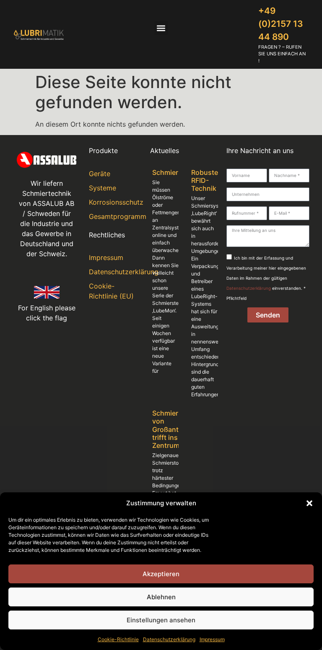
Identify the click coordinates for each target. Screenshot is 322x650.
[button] (309, 503)
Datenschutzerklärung (169, 639)
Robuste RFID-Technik (204, 180)
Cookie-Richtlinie (118, 639)
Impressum (212, 639)
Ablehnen (161, 597)
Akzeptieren (161, 574)
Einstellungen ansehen (161, 620)
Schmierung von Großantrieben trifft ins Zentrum (175, 429)
